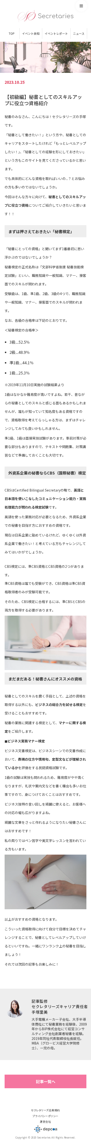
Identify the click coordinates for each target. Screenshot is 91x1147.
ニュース (78, 33)
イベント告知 (31, 33)
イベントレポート (56, 33)
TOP (12, 33)
